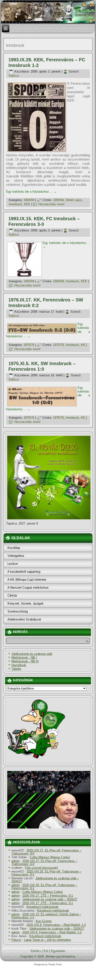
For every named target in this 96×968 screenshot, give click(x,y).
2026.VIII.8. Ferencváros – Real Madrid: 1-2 (56, 925)
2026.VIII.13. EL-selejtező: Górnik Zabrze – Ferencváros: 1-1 (46, 916)
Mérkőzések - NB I (24, 657)
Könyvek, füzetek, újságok (25, 603)
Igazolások (18, 665)
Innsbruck (15, 204)
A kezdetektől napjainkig (23, 571)
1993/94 (29, 200)
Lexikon (12, 563)
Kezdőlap (13, 548)
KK (83, 345)
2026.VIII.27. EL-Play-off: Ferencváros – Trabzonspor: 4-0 (46, 852)
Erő (46, 951)
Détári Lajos (74, 200)
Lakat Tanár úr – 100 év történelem (47, 940)
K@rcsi (14, 75)
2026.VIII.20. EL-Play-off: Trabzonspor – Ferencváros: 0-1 (46, 873)
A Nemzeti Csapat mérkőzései (27, 587)
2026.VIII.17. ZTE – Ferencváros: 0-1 (47, 895)
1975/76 (29, 345)
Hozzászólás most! (51, 204)
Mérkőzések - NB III (25, 661)
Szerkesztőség (17, 611)
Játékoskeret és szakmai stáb (31, 654)
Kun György (44, 921)
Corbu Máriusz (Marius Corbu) (50, 857)
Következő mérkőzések (42, 907)
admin (15, 861)
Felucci (16, 940)
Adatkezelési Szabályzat (24, 619)
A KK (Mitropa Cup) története (26, 579)
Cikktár (12, 595)
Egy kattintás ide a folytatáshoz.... (31, 191)
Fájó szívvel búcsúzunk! (41, 867)
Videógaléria (15, 555)
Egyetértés (58, 951)
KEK (27, 204)
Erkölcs (36, 951)
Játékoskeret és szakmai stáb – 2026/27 (45, 879)
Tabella (16, 669)
